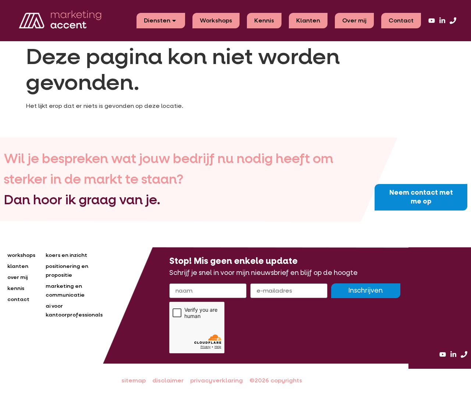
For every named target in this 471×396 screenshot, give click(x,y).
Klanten (308, 20)
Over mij (354, 20)
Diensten (157, 20)
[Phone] (453, 20)
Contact (401, 20)
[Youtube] (431, 20)
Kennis (264, 20)
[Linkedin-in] (442, 20)
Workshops (216, 20)
